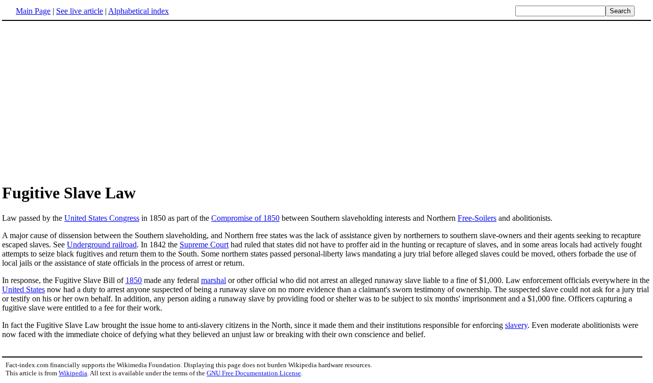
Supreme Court (204, 244)
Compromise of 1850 (245, 218)
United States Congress (101, 218)
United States (23, 289)
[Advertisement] (87, 101)
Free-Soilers (477, 218)
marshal (213, 280)
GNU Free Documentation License (254, 373)
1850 (133, 280)
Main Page (33, 11)
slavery (516, 325)
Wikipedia (73, 373)
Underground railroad (102, 244)
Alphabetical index (138, 11)
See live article (79, 11)
